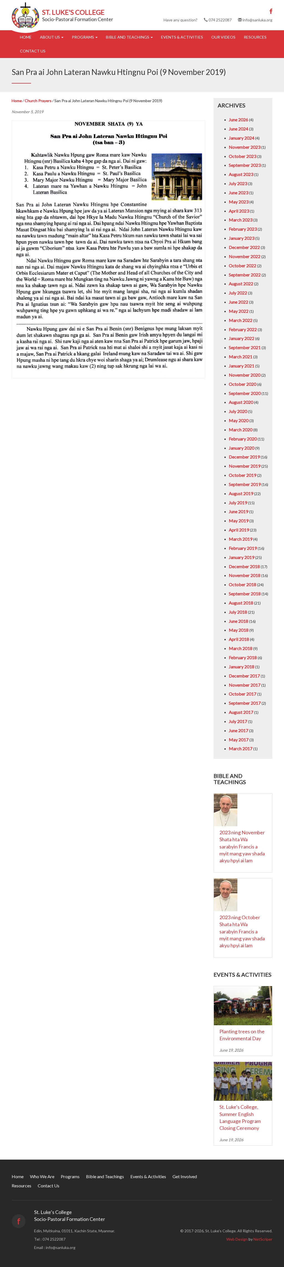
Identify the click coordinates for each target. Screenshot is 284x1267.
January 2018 (241, 666)
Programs (83, 37)
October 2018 (242, 584)
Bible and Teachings (128, 37)
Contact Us (32, 51)
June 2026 (238, 119)
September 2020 (245, 393)
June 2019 (238, 511)
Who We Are (42, 1176)
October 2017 (242, 693)
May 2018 (238, 630)
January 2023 (241, 238)
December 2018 (244, 566)
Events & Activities (182, 37)
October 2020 (242, 384)
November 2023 (244, 147)
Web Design (237, 1239)
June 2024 (238, 128)
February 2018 (243, 657)
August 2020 (241, 402)
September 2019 (245, 484)
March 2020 (240, 429)
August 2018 (241, 602)
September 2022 (245, 274)
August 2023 (241, 174)
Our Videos (223, 37)
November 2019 (244, 465)
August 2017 (241, 712)
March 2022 (240, 320)
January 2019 (241, 557)
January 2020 (241, 447)
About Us (50, 37)
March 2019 (240, 538)
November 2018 (244, 575)
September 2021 (245, 347)
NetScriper (262, 1239)
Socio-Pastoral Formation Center (77, 19)
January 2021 (241, 365)
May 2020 (238, 420)
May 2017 (238, 739)
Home (26, 37)
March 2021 (240, 356)
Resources (255, 37)
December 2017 (244, 675)
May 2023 (238, 201)
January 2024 (241, 137)
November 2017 (244, 684)
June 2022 (238, 301)
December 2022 (244, 247)
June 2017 (238, 730)
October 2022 (242, 265)
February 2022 (243, 329)
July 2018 (238, 611)
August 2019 (241, 493)
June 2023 (238, 192)
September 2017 (245, 703)
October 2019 (242, 475)
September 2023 (245, 165)
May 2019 (238, 520)
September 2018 (245, 593)
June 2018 (238, 621)
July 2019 (238, 502)
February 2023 (243, 228)
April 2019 (239, 529)
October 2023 (242, 156)
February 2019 (243, 548)
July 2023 (238, 183)
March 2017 (240, 748)
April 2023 (239, 210)
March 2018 (240, 648)
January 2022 (241, 338)
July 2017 (238, 721)
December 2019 (244, 456)
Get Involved (185, 1176)
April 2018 (239, 639)
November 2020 (244, 374)
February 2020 (243, 438)
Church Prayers (38, 100)
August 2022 (241, 283)
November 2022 (244, 256)
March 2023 (240, 219)
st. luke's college (73, 12)
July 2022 (238, 292)
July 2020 (238, 411)
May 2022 (238, 311)
